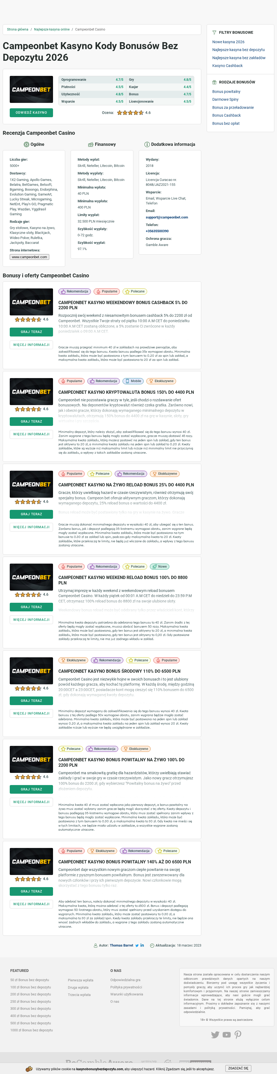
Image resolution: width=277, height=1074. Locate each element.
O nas (114, 1001)
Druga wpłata (78, 987)
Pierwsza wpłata (80, 980)
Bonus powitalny (226, 91)
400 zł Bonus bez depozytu (30, 1016)
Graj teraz (31, 332)
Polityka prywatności (126, 987)
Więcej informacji (31, 345)
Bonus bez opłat (226, 123)
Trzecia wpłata (79, 995)
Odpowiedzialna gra (125, 980)
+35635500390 (157, 231)
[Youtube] (226, 1036)
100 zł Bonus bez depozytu (30, 987)
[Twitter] (137, 946)
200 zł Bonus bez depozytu (30, 994)
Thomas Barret (121, 945)
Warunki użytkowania (126, 994)
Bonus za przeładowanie (233, 107)
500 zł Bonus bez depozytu (30, 1023)
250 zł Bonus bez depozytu (30, 1001)
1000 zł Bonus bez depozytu (31, 1030)
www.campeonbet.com (29, 257)
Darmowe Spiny (225, 99)
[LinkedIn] (142, 945)
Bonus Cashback (226, 115)
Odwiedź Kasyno (31, 113)
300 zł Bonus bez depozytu (30, 1008)
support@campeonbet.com (167, 217)
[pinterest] (238, 1036)
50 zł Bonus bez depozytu (29, 980)
